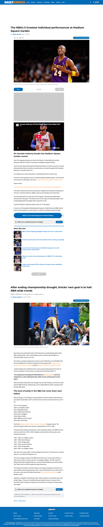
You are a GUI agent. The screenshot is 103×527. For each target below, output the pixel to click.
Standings (46, 2)
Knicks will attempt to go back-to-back (49, 365)
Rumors (33, 2)
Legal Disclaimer (85, 516)
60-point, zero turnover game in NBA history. (49, 180)
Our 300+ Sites (69, 513)
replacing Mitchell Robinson (48, 472)
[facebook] (90, 2)
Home (15, 501)
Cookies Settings (53, 519)
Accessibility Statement (20, 519)
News (28, 2)
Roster (53, 2)
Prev (18, 89)
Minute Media (12, 522)
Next (59, 89)
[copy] (23, 38)
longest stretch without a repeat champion (33, 424)
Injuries (58, 2)
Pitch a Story (17, 516)
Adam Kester (17, 34)
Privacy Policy (38, 516)
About (15, 513)
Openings (37, 513)
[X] (93, 2)
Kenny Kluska (17, 297)
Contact (50, 513)
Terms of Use (52, 516)
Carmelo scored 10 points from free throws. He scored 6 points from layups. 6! (37, 187)
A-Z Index (37, 519)
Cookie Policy (69, 516)
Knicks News (22, 501)
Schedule (39, 2)
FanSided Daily (84, 513)
